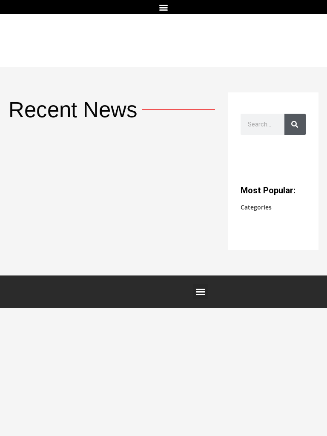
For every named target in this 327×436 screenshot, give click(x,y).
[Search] (295, 124)
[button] (164, 7)
